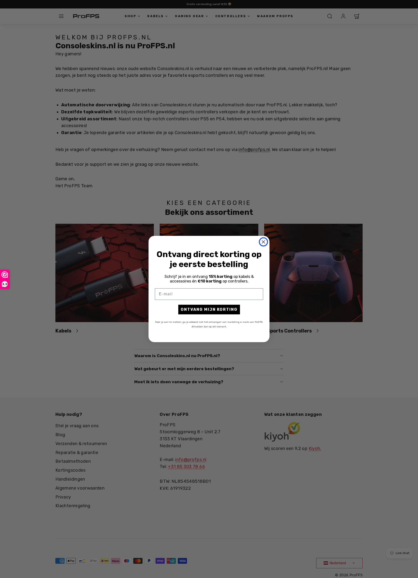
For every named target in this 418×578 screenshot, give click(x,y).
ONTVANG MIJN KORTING (209, 309)
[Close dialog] (263, 242)
